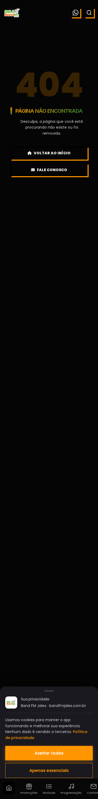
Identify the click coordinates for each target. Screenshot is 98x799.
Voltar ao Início (52, 153)
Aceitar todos (49, 753)
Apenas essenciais (48, 770)
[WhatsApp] (75, 12)
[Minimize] (13, 771)
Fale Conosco (52, 169)
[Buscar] (89, 12)
